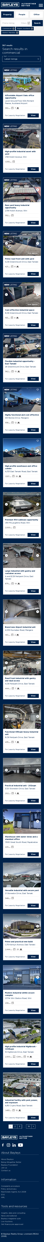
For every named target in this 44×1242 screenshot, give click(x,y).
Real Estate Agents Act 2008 (13, 1192)
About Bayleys (7, 1159)
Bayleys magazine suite (11, 1218)
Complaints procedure (10, 1186)
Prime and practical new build (19, 942)
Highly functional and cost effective (22, 415)
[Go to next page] (33, 1127)
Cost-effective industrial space (20, 310)
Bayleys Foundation (9, 1165)
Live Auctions (7, 1221)
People (22, 14)
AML (3, 1197)
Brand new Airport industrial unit (20, 627)
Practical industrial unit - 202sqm (20, 785)
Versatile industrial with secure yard (22, 890)
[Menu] (40, 5)
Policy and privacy (9, 1189)
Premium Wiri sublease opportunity (21, 520)
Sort (5, 56)
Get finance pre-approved (12, 1224)
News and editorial (9, 1216)
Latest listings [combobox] (11, 59)
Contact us (5, 1170)
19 (29, 1126)
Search (37, 23)
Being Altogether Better (11, 1162)
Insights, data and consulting (13, 1213)
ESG (3, 1195)
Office (36, 14)
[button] (8, 28)
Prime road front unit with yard (19, 259)
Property (7, 14)
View (33, 115)
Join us (4, 1168)
